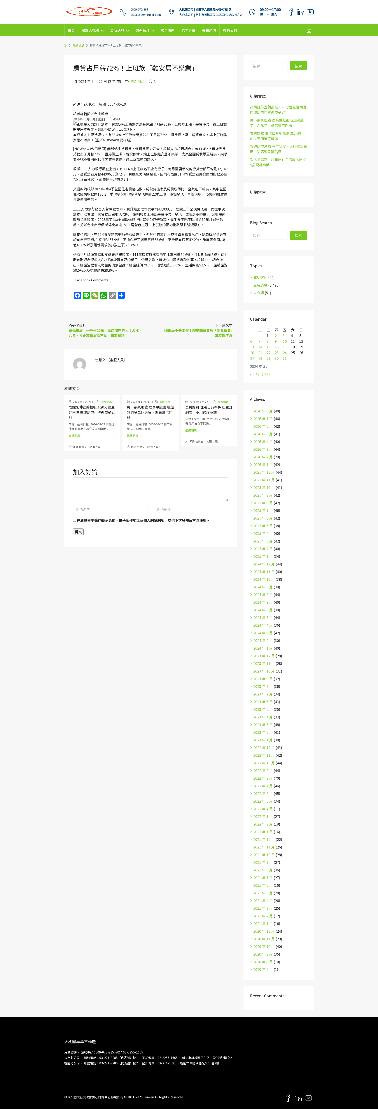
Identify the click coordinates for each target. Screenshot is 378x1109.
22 (269, 352)
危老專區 (188, 30)
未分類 (258, 292)
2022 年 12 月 (264, 747)
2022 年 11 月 (264, 755)
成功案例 (260, 277)
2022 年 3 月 (263, 816)
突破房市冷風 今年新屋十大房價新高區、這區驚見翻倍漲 (278, 149)
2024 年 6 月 (263, 609)
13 (252, 346)
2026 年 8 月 (263, 411)
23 (277, 352)
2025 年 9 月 (263, 495)
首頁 (71, 30)
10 (285, 341)
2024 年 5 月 (263, 617)
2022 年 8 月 (263, 778)
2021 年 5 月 (263, 892)
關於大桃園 (90, 30)
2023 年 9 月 (263, 678)
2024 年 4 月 (263, 625)
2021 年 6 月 (263, 885)
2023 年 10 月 (264, 671)
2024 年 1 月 (263, 648)
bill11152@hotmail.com (146, 14)
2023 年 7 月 (263, 694)
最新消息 (117, 30)
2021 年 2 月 (263, 915)
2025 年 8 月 (263, 502)
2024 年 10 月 (264, 579)
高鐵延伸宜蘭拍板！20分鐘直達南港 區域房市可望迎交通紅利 (92, 412)
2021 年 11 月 (264, 847)
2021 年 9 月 (263, 862)
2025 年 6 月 (263, 518)
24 (285, 352)
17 (285, 346)
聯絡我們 (230, 30)
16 (277, 346)
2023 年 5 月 (263, 709)
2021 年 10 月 (264, 854)
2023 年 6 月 (263, 701)
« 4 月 (254, 374)
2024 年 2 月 (263, 640)
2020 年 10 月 (264, 946)
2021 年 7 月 (263, 877)
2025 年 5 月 (263, 525)
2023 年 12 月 (264, 655)
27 (252, 358)
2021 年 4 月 (263, 900)
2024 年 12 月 (264, 564)
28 (260, 358)
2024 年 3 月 (263, 632)
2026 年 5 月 (263, 433)
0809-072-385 (139, 9)
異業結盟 (209, 30)
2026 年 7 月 (263, 418)
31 (285, 358)
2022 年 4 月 (263, 808)
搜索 (298, 65)
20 (252, 352)
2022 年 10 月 (264, 762)
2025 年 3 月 (263, 541)
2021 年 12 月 (264, 839)
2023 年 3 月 (263, 724)
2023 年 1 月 (263, 739)
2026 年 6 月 (263, 426)
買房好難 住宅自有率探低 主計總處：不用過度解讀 (209, 409)
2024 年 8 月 (263, 594)
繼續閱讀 (74, 435)
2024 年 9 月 (263, 586)
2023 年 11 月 (264, 663)
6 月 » (266, 374)
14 (260, 346)
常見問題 (168, 30)
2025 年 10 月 (264, 487)
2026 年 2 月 (263, 456)
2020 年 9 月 (263, 954)
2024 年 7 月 (263, 602)
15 (269, 346)
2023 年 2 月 (263, 732)
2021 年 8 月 (263, 870)
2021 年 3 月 (263, 908)
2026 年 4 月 (263, 441)
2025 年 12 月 (264, 472)
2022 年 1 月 (263, 831)
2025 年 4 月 (263, 533)
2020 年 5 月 (263, 969)
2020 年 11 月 (264, 938)
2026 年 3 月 (263, 449)
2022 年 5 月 (263, 801)
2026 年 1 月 (263, 464)
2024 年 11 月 (264, 571)
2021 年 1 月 (263, 923)
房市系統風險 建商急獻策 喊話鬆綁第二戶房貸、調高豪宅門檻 (150, 412)
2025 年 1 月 (263, 556)
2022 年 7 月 (263, 785)
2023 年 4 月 (263, 717)
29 (269, 358)
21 (260, 352)
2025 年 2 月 (263, 548)
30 (277, 358)
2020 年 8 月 (263, 961)
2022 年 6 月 (263, 793)
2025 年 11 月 (264, 479)
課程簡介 (142, 30)
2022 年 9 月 (263, 770)
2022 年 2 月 (263, 824)
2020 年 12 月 (264, 931)
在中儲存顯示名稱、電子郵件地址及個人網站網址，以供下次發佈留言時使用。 (143, 520)
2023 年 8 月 (263, 686)
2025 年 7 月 (263, 510)
